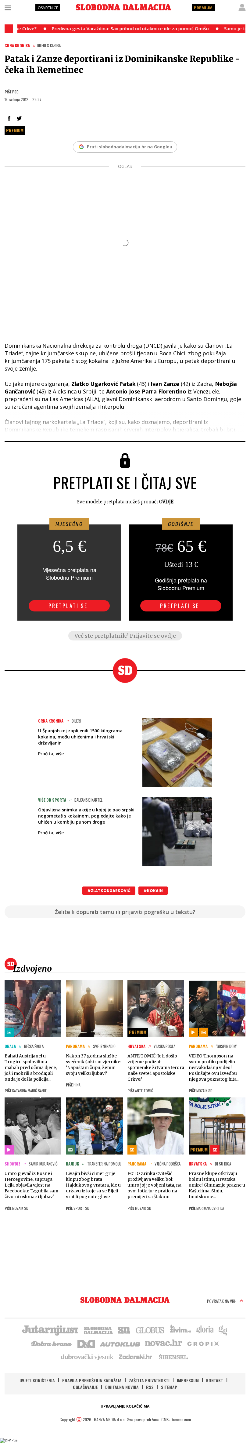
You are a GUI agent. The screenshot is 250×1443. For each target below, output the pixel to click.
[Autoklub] (120, 1343)
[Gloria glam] (223, 1330)
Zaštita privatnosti (149, 1380)
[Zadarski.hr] (135, 1357)
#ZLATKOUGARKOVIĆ (108, 890)
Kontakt (214, 1380)
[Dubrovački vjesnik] (87, 1357)
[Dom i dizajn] (86, 1343)
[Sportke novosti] (124, 1330)
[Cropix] (202, 1343)
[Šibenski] (173, 1357)
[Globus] (150, 1330)
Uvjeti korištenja (37, 1380)
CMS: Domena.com (176, 1419)
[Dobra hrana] (52, 1343)
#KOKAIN (153, 890)
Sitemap (169, 1387)
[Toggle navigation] (7, 7)
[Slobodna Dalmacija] (123, 7)
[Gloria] (204, 1330)
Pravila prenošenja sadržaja (92, 1380)
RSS (150, 1387)
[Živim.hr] (180, 1330)
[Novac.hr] (163, 1343)
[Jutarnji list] (50, 1330)
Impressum (188, 1380)
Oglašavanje (85, 1387)
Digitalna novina (122, 1387)
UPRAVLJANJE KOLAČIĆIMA (125, 1406)
